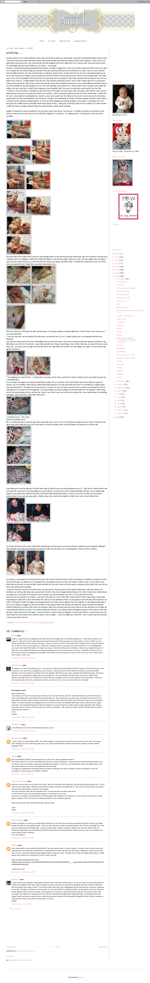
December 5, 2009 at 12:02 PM (23, 731)
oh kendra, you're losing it (126, 288)
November (121, 381)
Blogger (80, 977)
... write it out (121, 322)
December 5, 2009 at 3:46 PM (23, 774)
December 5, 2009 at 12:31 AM (23, 658)
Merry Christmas (123, 307)
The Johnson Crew (19, 781)
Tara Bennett (17, 665)
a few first (120, 285)
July (118, 394)
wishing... (120, 368)
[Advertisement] (56, 928)
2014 (117, 260)
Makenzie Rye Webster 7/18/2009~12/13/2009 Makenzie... (126, 340)
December (121, 279)
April (119, 403)
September (121, 388)
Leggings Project (80, 41)
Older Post (103, 947)
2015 (117, 257)
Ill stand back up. (123, 294)
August (120, 391)
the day (119, 328)
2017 (117, 254)
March (119, 407)
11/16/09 (120, 374)
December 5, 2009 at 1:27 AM (23, 683)
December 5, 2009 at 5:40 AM (23, 717)
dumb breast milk (123, 298)
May (119, 400)
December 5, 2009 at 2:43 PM (23, 749)
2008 (117, 417)
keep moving (121, 319)
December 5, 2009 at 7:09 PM (23, 813)
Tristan (15, 845)
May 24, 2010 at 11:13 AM (21, 904)
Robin (14, 636)
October (120, 384)
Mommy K (16, 879)
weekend (120, 325)
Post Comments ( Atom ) (26, 951)
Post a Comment (15, 909)
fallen (119, 304)
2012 (117, 267)
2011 (117, 270)
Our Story (51, 41)
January (120, 413)
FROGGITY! (16, 724)
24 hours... (121, 345)
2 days (119, 335)
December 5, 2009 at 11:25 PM (23, 872)
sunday (119, 361)
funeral (119, 332)
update (119, 371)
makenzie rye (122, 301)
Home (41, 41)
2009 (117, 276)
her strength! (121, 351)
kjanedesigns (17, 738)
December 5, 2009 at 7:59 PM (23, 838)
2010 (117, 273)
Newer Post (11, 947)
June (119, 397)
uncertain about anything (126, 358)
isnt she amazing (123, 291)
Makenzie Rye (64, 41)
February (120, 410)
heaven (119, 377)
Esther (14, 756)
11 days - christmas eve (125, 316)
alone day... (121, 364)
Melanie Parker (18, 820)
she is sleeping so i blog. (126, 355)
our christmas (122, 282)
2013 (117, 263)
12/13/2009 (121, 348)
